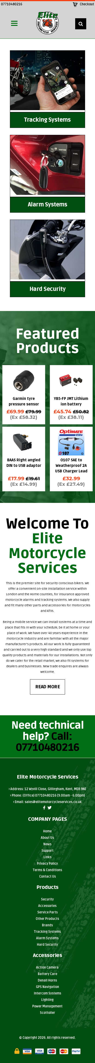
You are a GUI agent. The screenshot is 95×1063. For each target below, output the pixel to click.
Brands (47, 925)
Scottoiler (47, 1013)
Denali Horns (47, 980)
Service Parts (47, 912)
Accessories (47, 906)
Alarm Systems (47, 938)
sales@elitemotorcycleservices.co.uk (53, 802)
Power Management (47, 1006)
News (47, 844)
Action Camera (47, 967)
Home (47, 831)
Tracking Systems (47, 932)
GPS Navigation (47, 987)
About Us (47, 838)
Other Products (47, 919)
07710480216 (11, 4)
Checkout (87, 4)
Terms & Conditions (47, 870)
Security (47, 899)
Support (47, 851)
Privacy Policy (47, 864)
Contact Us (47, 877)
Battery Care (47, 974)
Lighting (47, 1000)
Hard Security (47, 945)
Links (47, 857)
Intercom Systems (47, 993)
